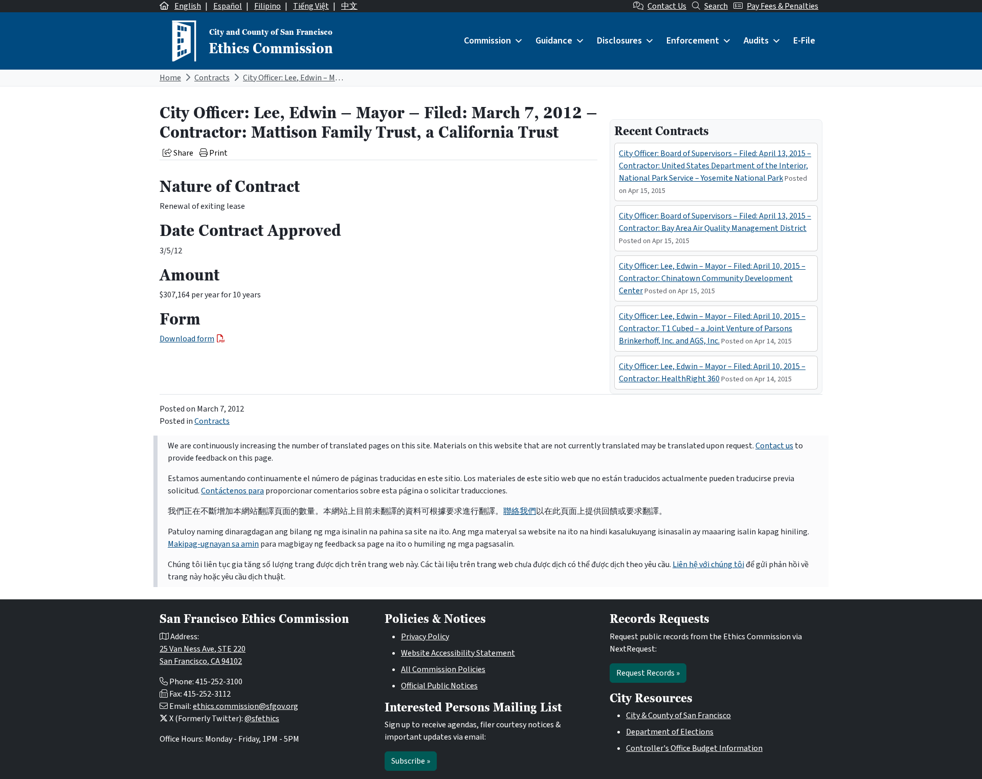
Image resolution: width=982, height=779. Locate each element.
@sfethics (261, 718)
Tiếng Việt (311, 6)
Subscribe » (410, 761)
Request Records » (648, 673)
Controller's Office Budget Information (694, 748)
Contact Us (667, 6)
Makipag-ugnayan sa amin (213, 544)
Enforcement (692, 40)
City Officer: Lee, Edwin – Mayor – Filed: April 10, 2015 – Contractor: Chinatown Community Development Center (712, 278)
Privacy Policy (425, 636)
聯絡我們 (519, 511)
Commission (487, 40)
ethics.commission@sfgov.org (245, 706)
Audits (756, 40)
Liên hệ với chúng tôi (708, 564)
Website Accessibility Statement (458, 653)
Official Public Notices (439, 685)
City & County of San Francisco (678, 715)
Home (170, 77)
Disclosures (619, 40)
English (187, 6)
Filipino (267, 6)
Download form (187, 338)
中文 (349, 6)
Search (716, 6)
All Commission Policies (443, 669)
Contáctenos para (232, 490)
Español (227, 6)
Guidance (553, 40)
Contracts (212, 77)
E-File (804, 40)
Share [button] (182, 153)
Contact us (774, 445)
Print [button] (218, 153)
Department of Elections (669, 732)
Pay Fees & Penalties (782, 6)
